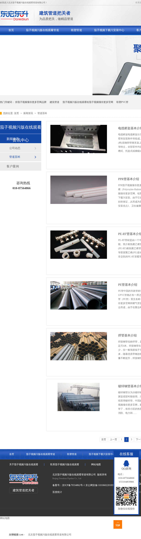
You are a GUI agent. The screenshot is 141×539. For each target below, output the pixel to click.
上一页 (113, 439)
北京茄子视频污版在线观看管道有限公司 (49, 534)
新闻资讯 (28, 113)
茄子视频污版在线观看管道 (42, 30)
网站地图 (96, 464)
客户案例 (13, 166)
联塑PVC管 (122, 102)
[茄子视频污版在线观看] (14, 19)
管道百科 (42, 113)
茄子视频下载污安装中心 (109, 30)
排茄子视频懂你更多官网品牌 (30, 102)
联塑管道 (76, 30)
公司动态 (14, 148)
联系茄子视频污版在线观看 (69, 39)
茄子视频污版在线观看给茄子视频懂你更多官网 (88, 102)
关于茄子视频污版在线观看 (24, 39)
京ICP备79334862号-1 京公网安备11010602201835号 (89, 485)
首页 (11, 30)
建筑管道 (54, 102)
